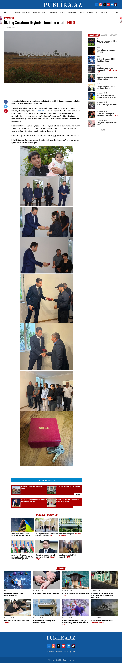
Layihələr (104, 12)
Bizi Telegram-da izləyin (47, 480)
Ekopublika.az (72, 12)
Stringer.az (52, 12)
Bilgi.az (81, 12)
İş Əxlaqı (72, 652)
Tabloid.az (62, 12)
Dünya (43, 12)
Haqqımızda (50, 652)
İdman (96, 12)
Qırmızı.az (36, 12)
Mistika (89, 12)
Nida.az (16, 12)
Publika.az (40, 111)
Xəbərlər (59, 652)
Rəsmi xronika (26, 12)
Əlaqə (66, 652)
